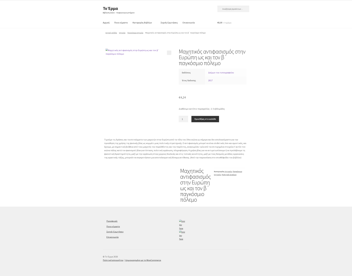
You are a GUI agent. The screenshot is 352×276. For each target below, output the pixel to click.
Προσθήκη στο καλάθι (205, 119)
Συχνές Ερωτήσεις (169, 22)
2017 (210, 80)
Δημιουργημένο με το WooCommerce (143, 260)
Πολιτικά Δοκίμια (229, 174)
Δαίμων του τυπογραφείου (221, 72)
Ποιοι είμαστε (121, 22)
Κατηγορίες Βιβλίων (142, 22)
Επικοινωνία (189, 22)
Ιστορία (122, 33)
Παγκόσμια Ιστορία (135, 33)
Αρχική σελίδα (111, 33)
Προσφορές (112, 221)
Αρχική (106, 22)
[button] (169, 53)
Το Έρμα (110, 8)
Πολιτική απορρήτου (113, 260)
